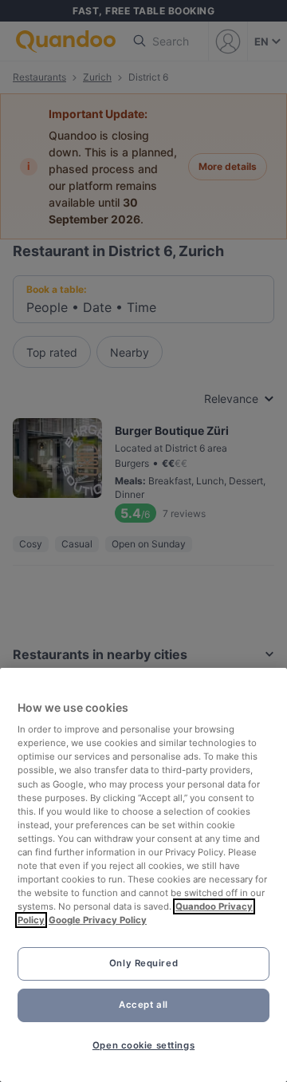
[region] (143, 875)
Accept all (143, 1004)
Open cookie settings (143, 1045)
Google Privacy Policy (98, 920)
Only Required (143, 963)
